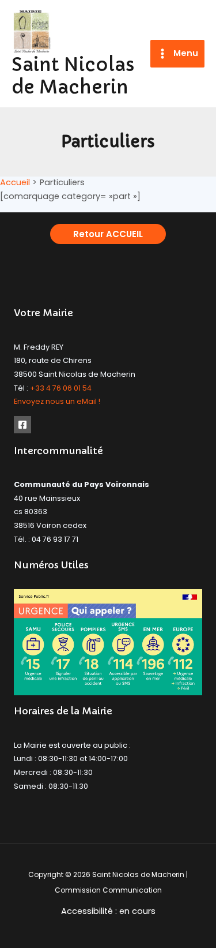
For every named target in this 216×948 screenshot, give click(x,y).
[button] (108, 234)
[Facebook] (22, 424)
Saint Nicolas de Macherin (73, 76)
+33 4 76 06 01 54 (61, 388)
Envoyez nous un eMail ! (57, 401)
